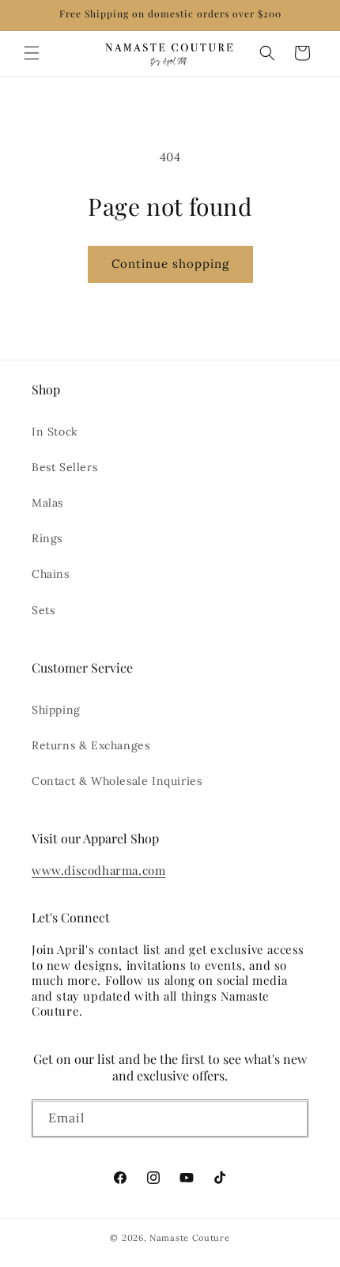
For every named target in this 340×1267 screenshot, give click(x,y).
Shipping (56, 710)
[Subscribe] (290, 1122)
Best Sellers (64, 467)
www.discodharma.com (98, 870)
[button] (31, 53)
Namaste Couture (189, 1237)
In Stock (55, 431)
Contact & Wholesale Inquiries (117, 781)
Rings (47, 538)
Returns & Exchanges (90, 745)
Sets (43, 610)
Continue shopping (170, 263)
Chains (51, 574)
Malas (47, 503)
